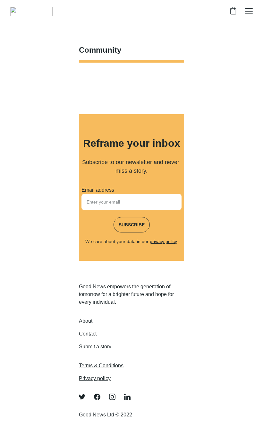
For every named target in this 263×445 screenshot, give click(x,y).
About (85, 321)
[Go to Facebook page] (100, 397)
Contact (88, 333)
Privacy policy (95, 378)
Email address (97, 190)
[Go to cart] (233, 11)
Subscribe (132, 224)
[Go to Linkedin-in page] (127, 397)
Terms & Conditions (101, 365)
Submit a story (95, 346)
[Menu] (249, 11)
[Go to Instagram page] (115, 397)
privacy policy (163, 241)
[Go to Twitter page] (85, 397)
